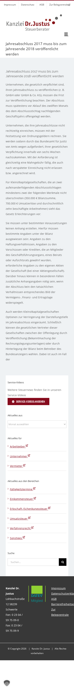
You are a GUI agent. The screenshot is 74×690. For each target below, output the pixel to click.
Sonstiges (16, 538)
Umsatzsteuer (19, 518)
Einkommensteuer (22, 499)
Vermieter (16, 466)
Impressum (58, 588)
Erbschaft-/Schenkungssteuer (29, 509)
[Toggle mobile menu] (66, 34)
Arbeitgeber (18, 446)
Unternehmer (19, 456)
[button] (7, 683)
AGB (54, 599)
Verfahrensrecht (20, 528)
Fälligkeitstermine (21, 489)
